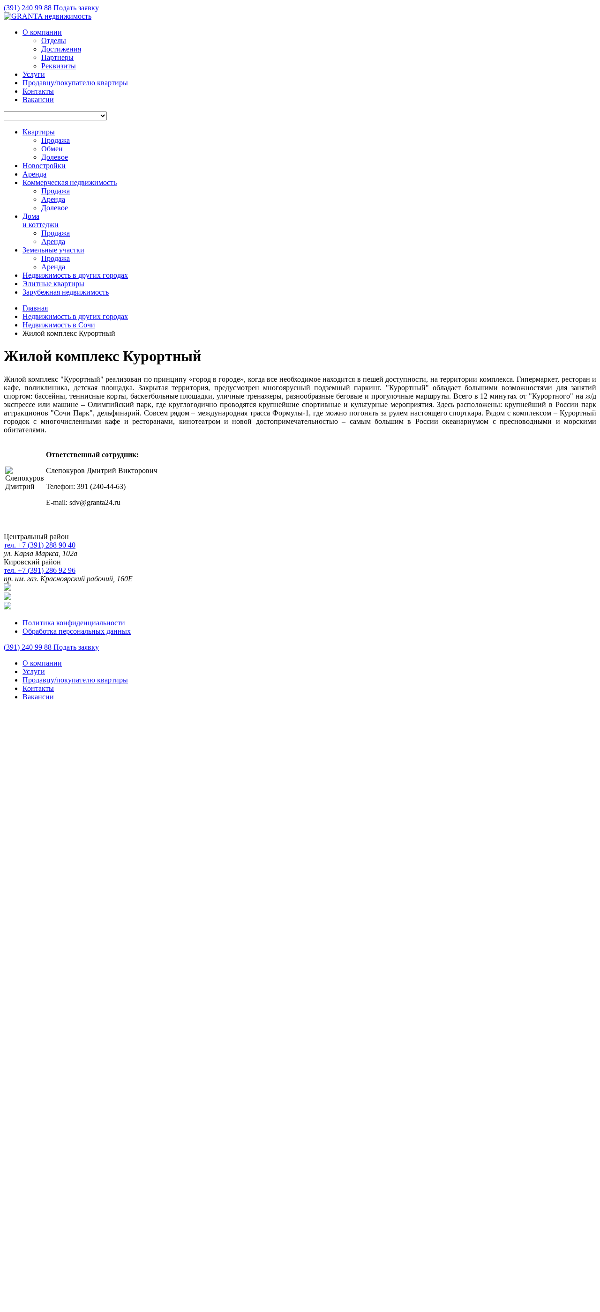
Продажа (55, 140)
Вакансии (38, 100)
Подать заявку (76, 8)
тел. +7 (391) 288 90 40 (39, 545)
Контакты (38, 91)
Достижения (61, 49)
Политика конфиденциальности (73, 623)
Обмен (52, 149)
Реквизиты (58, 66)
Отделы (53, 40)
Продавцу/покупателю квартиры (75, 83)
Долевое (54, 157)
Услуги (33, 74)
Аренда (53, 199)
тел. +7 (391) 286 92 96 (39, 570)
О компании (42, 32)
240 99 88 (28, 8)
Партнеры (57, 57)
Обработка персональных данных (76, 631)
